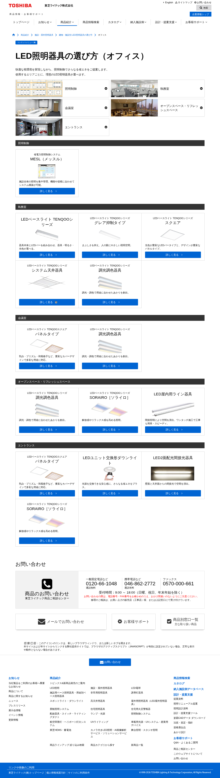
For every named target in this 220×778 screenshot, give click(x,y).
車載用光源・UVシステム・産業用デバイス (149, 723)
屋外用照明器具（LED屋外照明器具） (149, 702)
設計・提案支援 (164, 22)
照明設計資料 (181, 708)
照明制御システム (140, 713)
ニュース (13, 700)
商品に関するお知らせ (21, 696)
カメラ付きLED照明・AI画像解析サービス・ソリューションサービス (109, 733)
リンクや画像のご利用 (21, 767)
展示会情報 (15, 710)
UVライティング (99, 721)
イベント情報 (16, 715)
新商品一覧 (137, 745)
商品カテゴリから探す (103, 745)
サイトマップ (185, 2)
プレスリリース (17, 705)
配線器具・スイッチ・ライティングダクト (68, 715)
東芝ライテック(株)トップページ (26, 772)
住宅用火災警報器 (140, 709)
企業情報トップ (200, 14)
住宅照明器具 (98, 709)
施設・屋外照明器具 (44, 35)
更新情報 (13, 719)
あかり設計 (180, 732)
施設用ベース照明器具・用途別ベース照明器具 (68, 694)
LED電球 (136, 688)
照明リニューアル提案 (186, 703)
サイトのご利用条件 (79, 772)
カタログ (113, 22)
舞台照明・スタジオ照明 (144, 730)
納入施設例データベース (189, 689)
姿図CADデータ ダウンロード (190, 718)
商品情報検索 (91, 22)
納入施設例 (137, 22)
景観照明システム (59, 709)
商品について (16, 691)
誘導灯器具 (137, 692)
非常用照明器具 (99, 692)
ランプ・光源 (98, 713)
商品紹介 (66, 22)
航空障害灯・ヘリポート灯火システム (68, 723)
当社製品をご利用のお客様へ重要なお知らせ (27, 685)
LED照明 (54, 688)
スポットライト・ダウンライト (67, 700)
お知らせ (43, 22)
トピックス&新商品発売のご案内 (67, 683)
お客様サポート (195, 22)
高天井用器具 (98, 700)
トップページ (21, 22)
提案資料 (178, 698)
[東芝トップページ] (21, 5)
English (169, 2)
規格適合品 (180, 727)
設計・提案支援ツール (186, 713)
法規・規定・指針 (183, 722)
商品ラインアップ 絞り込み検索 (67, 745)
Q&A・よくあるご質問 (186, 742)
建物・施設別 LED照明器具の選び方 (75, 35)
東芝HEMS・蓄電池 (60, 730)
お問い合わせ (204, 2)
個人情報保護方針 (56, 772)
